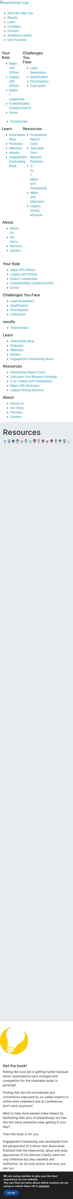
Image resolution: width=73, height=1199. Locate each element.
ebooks (14, 152)
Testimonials (19, 121)
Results (12, 17)
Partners (16, 412)
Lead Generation (22, 301)
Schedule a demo (19, 35)
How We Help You (20, 13)
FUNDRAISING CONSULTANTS (31, 283)
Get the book (16, 40)
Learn (11, 22)
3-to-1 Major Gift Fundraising (30, 381)
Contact (13, 31)
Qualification (39, 77)
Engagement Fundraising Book (18, 161)
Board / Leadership (23, 279)
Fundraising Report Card (38, 139)
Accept (11, 1193)
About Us (17, 403)
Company (14, 26)
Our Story (17, 408)
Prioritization (39, 81)
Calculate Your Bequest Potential (33, 376)
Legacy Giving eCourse (36, 210)
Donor (13, 112)
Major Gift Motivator (24, 385)
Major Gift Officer (14, 68)
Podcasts (15, 143)
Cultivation (38, 86)
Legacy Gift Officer (14, 81)
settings (44, 1186)
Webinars (15, 148)
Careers (15, 250)
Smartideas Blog (22, 341)
